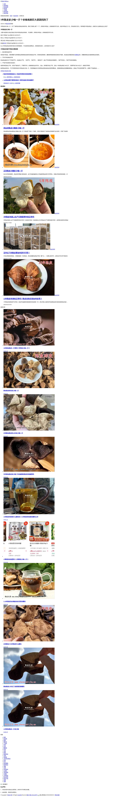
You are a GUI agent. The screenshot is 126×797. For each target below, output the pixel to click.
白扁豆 (5, 770)
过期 (5, 767)
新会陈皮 (6, 5)
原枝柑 (5, 757)
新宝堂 (4, 43)
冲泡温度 (6, 772)
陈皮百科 (6, 11)
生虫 (5, 746)
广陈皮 (5, 743)
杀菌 (5, 780)
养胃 (5, 745)
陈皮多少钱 (8, 71)
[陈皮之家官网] (4, 1)
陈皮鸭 (5, 738)
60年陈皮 (6, 769)
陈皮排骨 (6, 777)
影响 (5, 752)
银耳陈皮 (6, 764)
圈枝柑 (5, 748)
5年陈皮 (3, 71)
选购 (5, 781)
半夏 (5, 755)
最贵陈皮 (6, 754)
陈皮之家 (10, 795)
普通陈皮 (77, 54)
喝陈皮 (5, 741)
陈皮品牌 (6, 7)
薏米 (5, 760)
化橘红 (5, 774)
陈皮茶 (5, 8)
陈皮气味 (6, 778)
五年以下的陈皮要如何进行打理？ (17, 253)
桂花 (5, 749)
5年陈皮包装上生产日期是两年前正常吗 (19, 217)
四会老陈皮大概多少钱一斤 (14, 128)
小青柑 (5, 10)
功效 (5, 751)
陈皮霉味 (6, 763)
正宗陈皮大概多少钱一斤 (13, 171)
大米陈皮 (6, 775)
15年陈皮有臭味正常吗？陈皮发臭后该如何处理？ (23, 299)
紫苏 (5, 737)
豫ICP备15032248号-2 (32, 795)
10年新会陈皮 (7, 758)
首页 (5, 4)
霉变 (5, 740)
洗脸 (5, 766)
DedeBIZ (20, 795)
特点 (5, 761)
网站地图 (57, 795)
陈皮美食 (6, 13)
